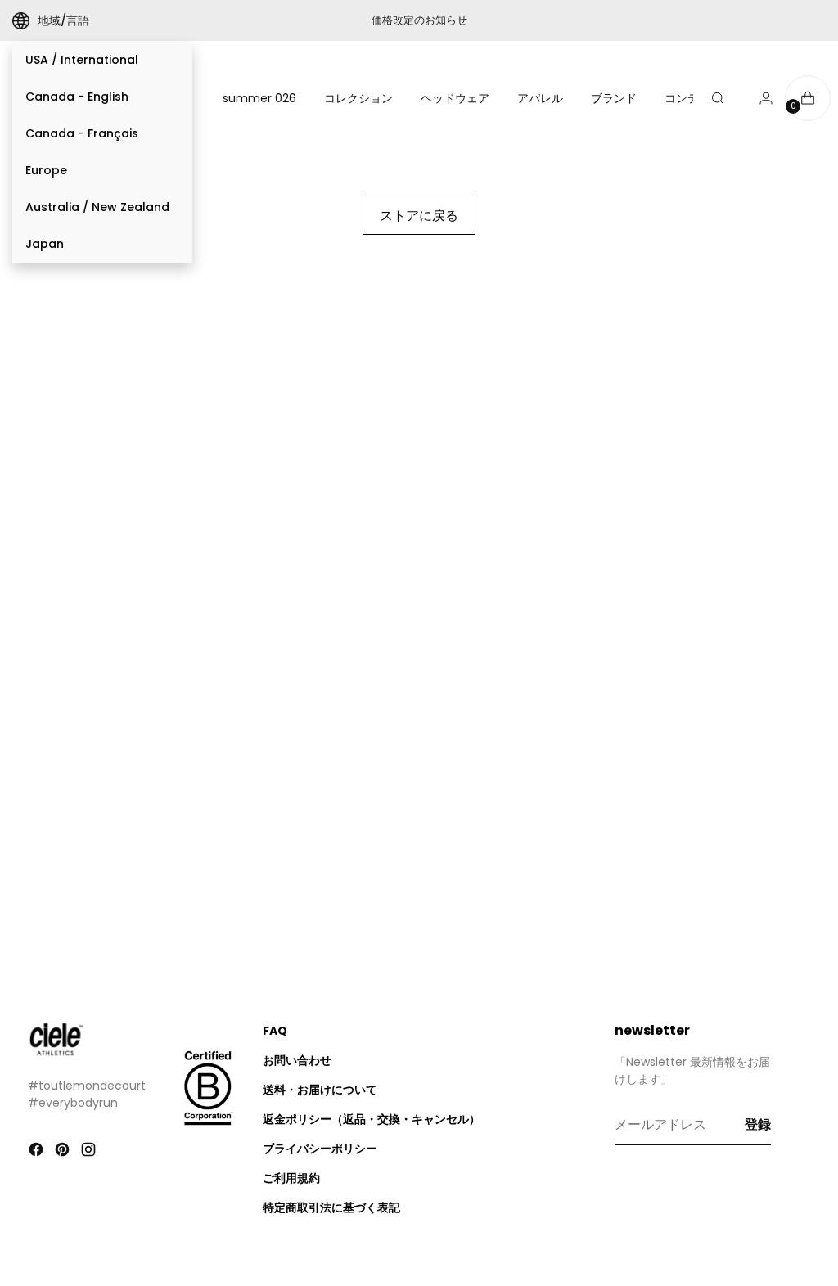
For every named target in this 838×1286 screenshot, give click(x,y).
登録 (758, 1124)
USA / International (81, 60)
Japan (44, 244)
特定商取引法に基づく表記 (331, 1207)
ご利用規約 (291, 1178)
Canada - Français (81, 133)
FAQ (275, 1031)
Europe (46, 170)
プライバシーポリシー (320, 1148)
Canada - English (76, 96)
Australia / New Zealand (97, 207)
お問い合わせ (297, 1060)
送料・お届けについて (320, 1089)
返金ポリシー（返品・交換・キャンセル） (371, 1119)
